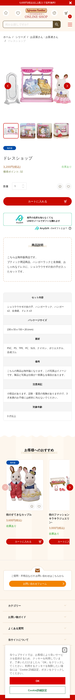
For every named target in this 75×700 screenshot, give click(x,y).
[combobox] (32, 24)
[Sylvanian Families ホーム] (36, 13)
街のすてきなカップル (19, 514)
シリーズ (20, 37)
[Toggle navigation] (70, 24)
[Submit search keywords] (57, 24)
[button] (37, 605)
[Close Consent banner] (64, 650)
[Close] (72, 2)
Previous (8, 86)
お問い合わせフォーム (35, 583)
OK (38, 680)
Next (67, 86)
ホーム (7, 37)
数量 (5, 186)
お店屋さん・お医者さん (44, 37)
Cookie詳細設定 (37, 690)
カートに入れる (37, 201)
